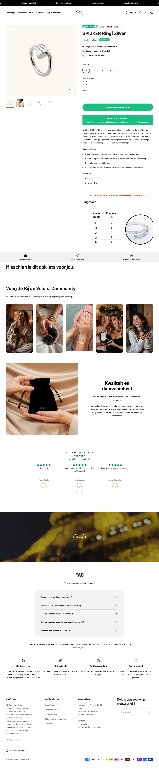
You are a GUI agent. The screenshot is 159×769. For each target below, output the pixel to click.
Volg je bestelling (53, 12)
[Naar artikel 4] (40, 103)
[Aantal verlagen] (86, 96)
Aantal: (85, 90)
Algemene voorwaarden (55, 719)
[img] (79, 455)
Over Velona (50, 705)
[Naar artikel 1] (10, 103)
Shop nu (79, 537)
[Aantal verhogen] (98, 96)
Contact (39, 12)
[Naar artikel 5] (50, 103)
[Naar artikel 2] (20, 103)
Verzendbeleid (51, 709)
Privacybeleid (51, 714)
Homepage (10, 12)
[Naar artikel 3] (30, 103)
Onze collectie (24, 12)
